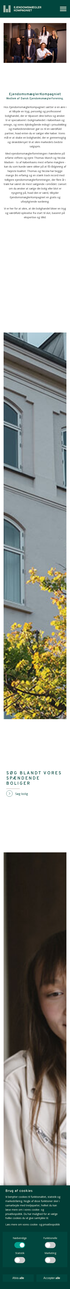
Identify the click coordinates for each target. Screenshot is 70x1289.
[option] (35, 43)
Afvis (18, 1278)
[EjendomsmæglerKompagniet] (22, 8)
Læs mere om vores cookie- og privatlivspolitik (32, 1224)
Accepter (51, 1278)
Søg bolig (21, 794)
